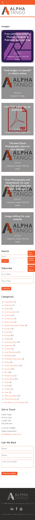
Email (6, 332)
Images (7, 339)
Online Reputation (11, 365)
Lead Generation (10, 342)
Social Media (9, 379)
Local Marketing (10, 352)
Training (7, 389)
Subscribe (6, 288)
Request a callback (9, 473)
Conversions (9, 318)
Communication (10, 312)
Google (7, 335)
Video (6, 392)
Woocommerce (10, 399)
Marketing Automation (13, 359)
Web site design (10, 396)
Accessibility (9, 302)
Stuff (6, 386)
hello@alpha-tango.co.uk (11, 434)
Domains (7, 329)
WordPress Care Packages (14, 402)
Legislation (8, 345)
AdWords (8, 305)
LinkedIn (7, 349)
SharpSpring (9, 375)
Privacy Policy (29, 514)
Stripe (6, 382)
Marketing (8, 355)
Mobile (7, 362)
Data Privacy (9, 322)
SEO (6, 372)
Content (7, 315)
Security (7, 369)
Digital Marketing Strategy (14, 325)
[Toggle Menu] (2, 2)
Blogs (6, 308)
